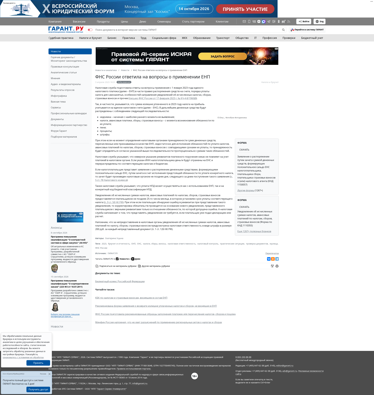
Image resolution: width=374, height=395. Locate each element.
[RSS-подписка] (288, 21)
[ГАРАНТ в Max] (264, 21)
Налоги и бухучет (90, 38)
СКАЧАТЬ (244, 149)
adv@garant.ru (289, 371)
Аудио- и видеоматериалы (66, 84)
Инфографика (59, 95)
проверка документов (257, 243)
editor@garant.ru (284, 365)
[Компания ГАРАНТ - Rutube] (283, 21)
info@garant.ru (139, 383)
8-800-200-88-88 (243, 357)
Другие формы (245, 190)
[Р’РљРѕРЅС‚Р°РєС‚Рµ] (269, 259)
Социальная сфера (164, 38)
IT (255, 38)
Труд (143, 38)
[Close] (49, 373)
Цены (124, 21)
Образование (202, 38)
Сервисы (56, 107)
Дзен (137, 258)
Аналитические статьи (64, 72)
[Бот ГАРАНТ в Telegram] (274, 21)
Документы (57, 119)
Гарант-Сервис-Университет (111, 388)
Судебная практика (61, 38)
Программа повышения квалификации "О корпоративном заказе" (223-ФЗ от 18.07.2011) (70, 283)
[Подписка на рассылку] (244, 21)
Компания (55, 21)
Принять (38, 362)
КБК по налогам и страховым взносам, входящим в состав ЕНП (131, 297)
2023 (104, 243)
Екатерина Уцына (114, 238)
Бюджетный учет (312, 38)
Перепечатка (272, 253)
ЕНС (139, 243)
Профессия (270, 38)
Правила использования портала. (134, 368)
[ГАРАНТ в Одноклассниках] (278, 21)
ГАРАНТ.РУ (113, 253)
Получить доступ (38, 389)
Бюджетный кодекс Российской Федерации (120, 281)
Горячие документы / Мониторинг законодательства (69, 59)
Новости (56, 51)
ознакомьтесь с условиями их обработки (23, 357)
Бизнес (112, 38)
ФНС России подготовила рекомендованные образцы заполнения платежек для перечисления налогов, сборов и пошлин (165, 314)
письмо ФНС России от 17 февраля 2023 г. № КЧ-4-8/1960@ (162, 98)
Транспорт (223, 38)
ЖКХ (184, 38)
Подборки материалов (64, 136)
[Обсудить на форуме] (272, 266)
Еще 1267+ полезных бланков (254, 231)
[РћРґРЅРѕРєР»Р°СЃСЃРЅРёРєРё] (273, 259)
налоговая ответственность (182, 243)
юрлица (274, 243)
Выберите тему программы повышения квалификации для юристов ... (65, 315)
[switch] (90, 30)
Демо (142, 21)
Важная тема (58, 101)
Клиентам (222, 21)
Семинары (164, 21)
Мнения (55, 78)
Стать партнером (193, 21)
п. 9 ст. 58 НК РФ (113, 202)
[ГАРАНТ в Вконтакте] (254, 21)
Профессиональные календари (69, 113)
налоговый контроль (207, 243)
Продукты (103, 21)
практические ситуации (232, 243)
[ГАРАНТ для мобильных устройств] (249, 21)
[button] (307, 30)
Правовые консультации (65, 66)
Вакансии (79, 21)
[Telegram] (277, 259)
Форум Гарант (59, 130)
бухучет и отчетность (119, 243)
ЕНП (133, 243)
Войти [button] (306, 21)
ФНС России (101, 247)
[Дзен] (258, 21)
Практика (128, 38)
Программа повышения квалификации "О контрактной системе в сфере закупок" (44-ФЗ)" (69, 239)
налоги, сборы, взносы (154, 243)
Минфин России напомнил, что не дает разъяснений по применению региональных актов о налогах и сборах (158, 322)
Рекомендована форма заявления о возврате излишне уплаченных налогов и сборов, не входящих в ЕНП (156, 306)
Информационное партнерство (69, 125)
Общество (242, 38)
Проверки (289, 38)
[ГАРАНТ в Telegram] (269, 21)
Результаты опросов (62, 90)
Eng (322, 21)
